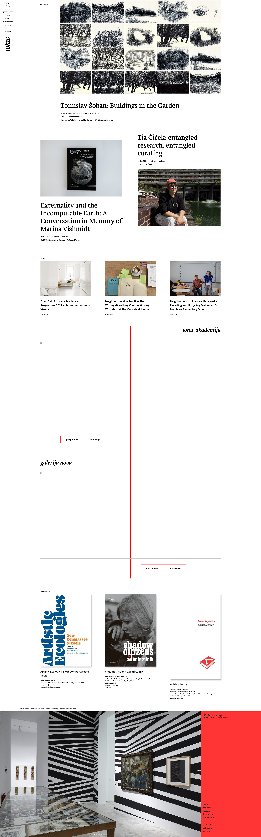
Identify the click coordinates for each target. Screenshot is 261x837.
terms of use (208, 817)
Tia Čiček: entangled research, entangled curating (167, 145)
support (206, 811)
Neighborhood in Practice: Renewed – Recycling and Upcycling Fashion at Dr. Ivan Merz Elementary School (194, 305)
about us (8, 25)
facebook (207, 825)
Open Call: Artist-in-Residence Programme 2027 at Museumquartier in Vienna (65, 305)
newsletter (207, 807)
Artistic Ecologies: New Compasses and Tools (64, 673)
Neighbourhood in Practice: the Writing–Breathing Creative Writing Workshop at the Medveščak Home (127, 305)
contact (206, 804)
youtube (206, 831)
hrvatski (8, 31)
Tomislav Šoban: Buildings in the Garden (119, 106)
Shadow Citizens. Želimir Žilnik (124, 671)
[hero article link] (140, 48)
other (56, 236)
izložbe (84, 113)
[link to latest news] (65, 279)
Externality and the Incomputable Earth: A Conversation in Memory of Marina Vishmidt (81, 217)
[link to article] (81, 168)
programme (8, 12)
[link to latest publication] (65, 631)
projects (8, 18)
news (8, 15)
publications (8, 22)
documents (208, 814)
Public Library (178, 684)
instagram (207, 828)
